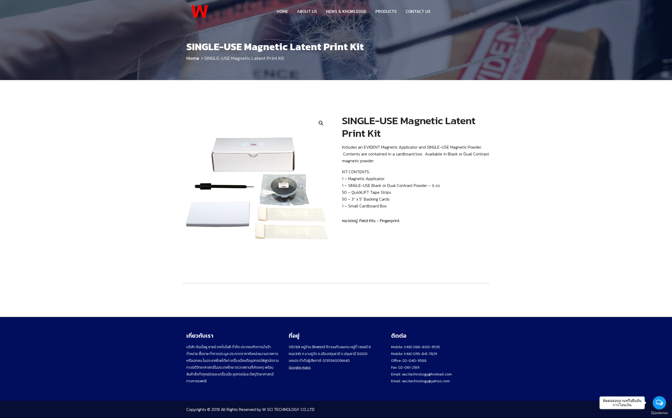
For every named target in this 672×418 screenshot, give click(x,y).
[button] (321, 123)
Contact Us (418, 11)
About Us (307, 11)
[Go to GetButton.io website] (659, 412)
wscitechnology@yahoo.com (425, 381)
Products (386, 11)
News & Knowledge (346, 11)
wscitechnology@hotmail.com (427, 374)
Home (282, 11)
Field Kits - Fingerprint (379, 220)
